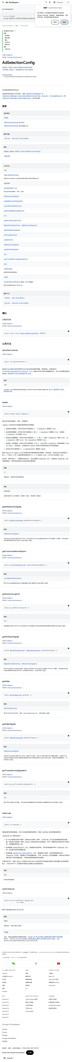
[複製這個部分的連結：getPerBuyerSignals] (21, 637)
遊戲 (27, 973)
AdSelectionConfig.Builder (14, 122)
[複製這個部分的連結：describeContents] (20, 350)
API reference (8, 9)
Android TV (52, 985)
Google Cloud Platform (9, 1038)
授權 (9, 1048)
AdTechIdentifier (14, 206)
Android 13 (5, 1011)
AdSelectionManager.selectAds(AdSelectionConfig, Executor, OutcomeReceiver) (33, 96)
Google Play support (55, 1005)
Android (4, 973)
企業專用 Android (7, 976)
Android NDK (29, 1011)
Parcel (17, 282)
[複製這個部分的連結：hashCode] (13, 813)
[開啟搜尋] (46, 2)
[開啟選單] (3, 2)
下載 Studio (29, 1008)
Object (11, 69)
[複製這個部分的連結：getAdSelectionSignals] (23, 507)
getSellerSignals (10, 249)
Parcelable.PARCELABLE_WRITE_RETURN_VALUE (35, 939)
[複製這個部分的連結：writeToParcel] (16, 889)
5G (26, 988)
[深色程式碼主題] (68, 331)
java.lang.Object (7, 75)
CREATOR (7, 156)
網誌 (3, 988)
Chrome (4, 1032)
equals (6, 188)
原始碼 (4, 982)
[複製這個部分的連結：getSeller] (12, 681)
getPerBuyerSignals (11, 230)
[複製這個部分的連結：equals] (10, 402)
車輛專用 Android (54, 982)
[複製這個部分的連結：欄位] (8, 313)
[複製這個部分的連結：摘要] (8, 106)
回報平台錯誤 (53, 999)
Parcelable (29, 69)
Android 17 (5, 999)
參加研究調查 (53, 1008)
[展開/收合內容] (15, 31)
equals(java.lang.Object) (22, 853)
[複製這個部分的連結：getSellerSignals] (17, 724)
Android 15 (5, 1005)
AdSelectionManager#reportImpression (17, 98)
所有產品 (5, 1041)
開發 (17, 25)
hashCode (7, 269)
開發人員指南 (29, 1002)
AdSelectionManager (33, 94)
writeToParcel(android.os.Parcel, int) (18, 371)
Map (5, 225)
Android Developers (7, 25)
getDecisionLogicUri (12, 220)
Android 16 (5, 1002)
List (5, 206)
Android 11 (5, 1017)
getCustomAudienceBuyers (13, 211)
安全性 (4, 979)
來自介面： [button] (16, 138)
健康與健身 (29, 979)
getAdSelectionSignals (12, 201)
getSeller (7, 240)
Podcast (4, 991)
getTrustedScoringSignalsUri (15, 259)
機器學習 (28, 976)
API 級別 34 (9, 55)
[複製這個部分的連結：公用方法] (13, 344)
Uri (5, 216)
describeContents (10, 175)
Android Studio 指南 (31, 999)
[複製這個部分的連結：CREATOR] (13, 320)
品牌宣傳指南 (16, 1048)
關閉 (55, 22)
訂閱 (29, 1053)
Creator (22, 151)
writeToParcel (9, 282)
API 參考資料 (29, 1005)
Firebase (4, 1035)
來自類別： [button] (14, 298)
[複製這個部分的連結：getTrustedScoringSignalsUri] (28, 771)
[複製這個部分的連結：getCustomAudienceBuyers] (28, 551)
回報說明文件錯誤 (54, 1002)
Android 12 (5, 1014)
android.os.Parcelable (20, 138)
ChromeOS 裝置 (53, 979)
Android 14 (5, 1008)
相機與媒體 (29, 982)
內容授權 (25, 952)
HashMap (45, 832)
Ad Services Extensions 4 (14, 57)
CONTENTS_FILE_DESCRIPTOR (17, 373)
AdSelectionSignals (11, 196)
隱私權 (27, 985)
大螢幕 (51, 973)
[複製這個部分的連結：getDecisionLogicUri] (22, 594)
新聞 (3, 985)
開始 (64, 22)
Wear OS (51, 976)
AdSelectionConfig (11, 126)
